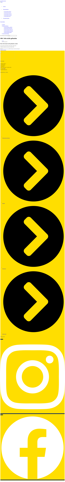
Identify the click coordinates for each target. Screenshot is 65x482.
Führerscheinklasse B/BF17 (8, 27)
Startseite (3, 24)
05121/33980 (3, 68)
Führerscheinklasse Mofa (8, 32)
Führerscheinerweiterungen (8, 28)
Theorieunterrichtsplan (5, 33)
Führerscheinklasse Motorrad (8, 29)
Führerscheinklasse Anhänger (8, 31)
